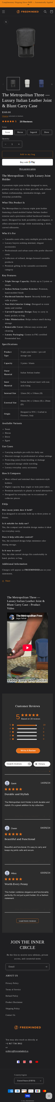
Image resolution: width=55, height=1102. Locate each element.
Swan (7, 132)
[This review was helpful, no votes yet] (42, 816)
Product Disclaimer (14, 1002)
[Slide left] (3, 84)
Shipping (5, 116)
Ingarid (33, 132)
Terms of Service (13, 990)
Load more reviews (27, 921)
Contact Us (10, 1015)
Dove (46, 132)
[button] (3, 12)
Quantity (5, 139)
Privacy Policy (12, 983)
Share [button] (7, 581)
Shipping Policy (13, 1009)
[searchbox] (16, 764)
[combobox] (39, 771)
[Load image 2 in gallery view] (27, 83)
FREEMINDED (30, 1101)
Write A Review (28, 750)
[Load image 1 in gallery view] (13, 83)
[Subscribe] (46, 966)
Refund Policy (12, 996)
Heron (20, 132)
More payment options (27, 169)
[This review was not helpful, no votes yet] (47, 816)
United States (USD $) (26, 1081)
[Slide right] (52, 84)
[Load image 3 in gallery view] (41, 83)
